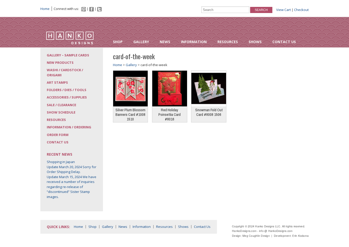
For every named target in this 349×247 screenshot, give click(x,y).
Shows (255, 41)
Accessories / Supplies (67, 97)
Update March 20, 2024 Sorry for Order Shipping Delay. (71, 169)
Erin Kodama (300, 236)
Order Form (57, 134)
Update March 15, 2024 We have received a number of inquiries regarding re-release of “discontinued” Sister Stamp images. (71, 187)
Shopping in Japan (61, 161)
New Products (60, 62)
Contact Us (284, 41)
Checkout (301, 9)
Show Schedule (61, 112)
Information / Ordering (69, 127)
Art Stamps (57, 82)
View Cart (283, 9)
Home (45, 8)
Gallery (141, 41)
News (165, 41)
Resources (227, 41)
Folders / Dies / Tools (66, 90)
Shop (118, 41)
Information (194, 41)
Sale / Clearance (61, 105)
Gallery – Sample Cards (68, 55)
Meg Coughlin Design (256, 236)
